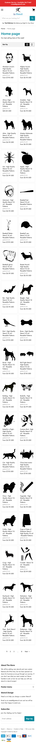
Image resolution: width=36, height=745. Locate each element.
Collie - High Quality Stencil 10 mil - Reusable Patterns (9, 532)
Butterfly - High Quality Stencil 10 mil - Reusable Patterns (26, 399)
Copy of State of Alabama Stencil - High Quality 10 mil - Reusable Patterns (26, 532)
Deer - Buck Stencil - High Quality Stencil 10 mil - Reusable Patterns (9, 632)
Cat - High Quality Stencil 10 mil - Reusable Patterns (9, 464)
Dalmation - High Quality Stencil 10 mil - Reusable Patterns (26, 599)
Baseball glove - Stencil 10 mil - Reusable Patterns (8, 266)
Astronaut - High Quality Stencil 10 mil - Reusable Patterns (9, 203)
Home (3, 29)
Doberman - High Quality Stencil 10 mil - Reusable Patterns (26, 632)
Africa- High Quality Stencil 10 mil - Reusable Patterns (9, 103)
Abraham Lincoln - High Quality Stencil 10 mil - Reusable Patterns (9, 70)
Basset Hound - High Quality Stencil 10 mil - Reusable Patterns (26, 267)
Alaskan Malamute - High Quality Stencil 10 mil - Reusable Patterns (26, 136)
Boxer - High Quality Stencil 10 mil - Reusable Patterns (9, 365)
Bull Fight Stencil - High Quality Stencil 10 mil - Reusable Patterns (26, 365)
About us (9, 729)
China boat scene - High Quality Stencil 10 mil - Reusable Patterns (26, 465)
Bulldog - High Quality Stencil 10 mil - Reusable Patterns (9, 399)
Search (3, 729)
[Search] (32, 18)
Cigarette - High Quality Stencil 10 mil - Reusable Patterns (26, 499)
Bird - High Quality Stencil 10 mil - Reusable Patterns (9, 333)
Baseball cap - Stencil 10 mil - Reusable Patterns (26, 235)
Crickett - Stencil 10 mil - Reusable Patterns (26, 565)
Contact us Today (18, 729)
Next (26, 651)
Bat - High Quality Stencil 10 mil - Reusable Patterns (8, 300)
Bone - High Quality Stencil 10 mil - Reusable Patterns (26, 333)
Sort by (5, 44)
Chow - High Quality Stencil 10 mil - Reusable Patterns (9, 499)
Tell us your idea (29, 729)
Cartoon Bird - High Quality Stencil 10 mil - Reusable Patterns (26, 432)
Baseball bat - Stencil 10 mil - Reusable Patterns (26, 202)
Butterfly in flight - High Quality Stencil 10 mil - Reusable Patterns (8, 432)
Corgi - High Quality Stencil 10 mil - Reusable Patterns (9, 566)
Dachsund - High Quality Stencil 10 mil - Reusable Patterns (9, 599)
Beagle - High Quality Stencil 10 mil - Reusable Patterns (26, 301)
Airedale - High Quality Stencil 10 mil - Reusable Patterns (26, 103)
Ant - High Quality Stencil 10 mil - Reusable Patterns (9, 169)
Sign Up (29, 718)
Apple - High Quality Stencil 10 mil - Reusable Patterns (26, 170)
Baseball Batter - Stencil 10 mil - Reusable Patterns (8, 235)
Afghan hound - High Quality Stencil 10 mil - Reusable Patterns (26, 70)
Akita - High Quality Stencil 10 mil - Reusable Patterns (9, 135)
